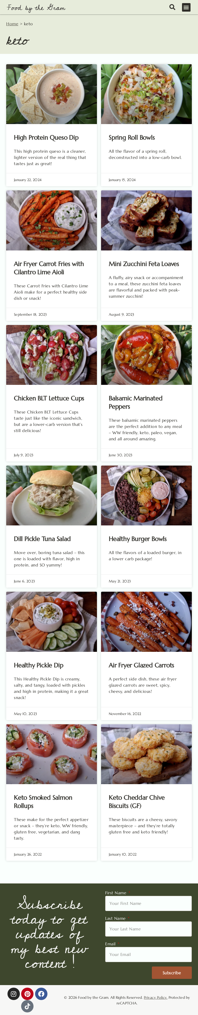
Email (111, 943)
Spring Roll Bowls (132, 137)
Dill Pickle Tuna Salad (42, 539)
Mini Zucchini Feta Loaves (144, 264)
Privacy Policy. (156, 997)
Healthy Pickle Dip (38, 665)
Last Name (116, 918)
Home (12, 23)
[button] (186, 7)
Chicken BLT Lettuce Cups (49, 398)
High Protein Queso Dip (46, 137)
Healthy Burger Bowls (138, 539)
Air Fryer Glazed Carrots (141, 665)
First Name (116, 892)
